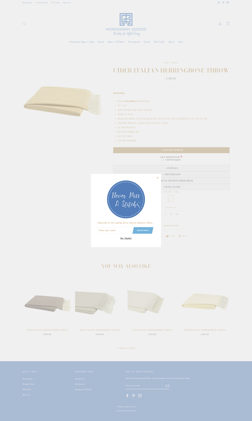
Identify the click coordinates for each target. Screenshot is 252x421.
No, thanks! (126, 238)
